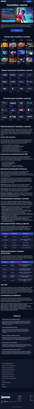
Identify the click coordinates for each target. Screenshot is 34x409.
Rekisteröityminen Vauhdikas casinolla (8, 369)
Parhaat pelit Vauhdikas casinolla (7, 363)
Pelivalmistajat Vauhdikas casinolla (8, 367)
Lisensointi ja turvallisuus (6, 382)
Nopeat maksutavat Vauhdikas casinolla (8, 365)
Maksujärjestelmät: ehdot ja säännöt (8, 376)
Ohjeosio (3, 384)
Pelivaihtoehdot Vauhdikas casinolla (8, 374)
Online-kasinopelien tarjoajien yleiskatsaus (9, 378)
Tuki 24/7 (3, 380)
